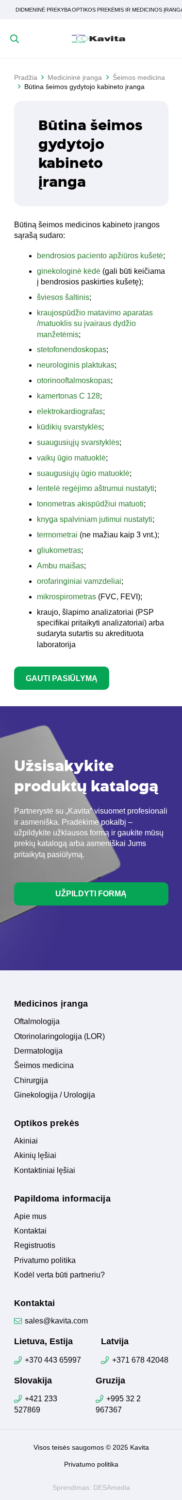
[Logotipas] (98, 39)
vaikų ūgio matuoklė (71, 458)
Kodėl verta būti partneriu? (59, 1275)
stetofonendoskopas (71, 349)
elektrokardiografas (70, 411)
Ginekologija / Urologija (54, 1095)
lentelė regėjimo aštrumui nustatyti (95, 488)
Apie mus (30, 1216)
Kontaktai (30, 1231)
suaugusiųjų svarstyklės (78, 442)
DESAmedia (111, 1487)
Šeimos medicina (44, 1065)
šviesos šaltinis (63, 297)
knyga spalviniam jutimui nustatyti (94, 519)
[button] (14, 38)
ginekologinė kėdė (68, 271)
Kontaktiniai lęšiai (44, 1170)
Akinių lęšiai (35, 1155)
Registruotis (34, 1245)
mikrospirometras (66, 597)
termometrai (57, 535)
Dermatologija (38, 1051)
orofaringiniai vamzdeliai (79, 581)
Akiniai (26, 1141)
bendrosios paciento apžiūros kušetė (100, 256)
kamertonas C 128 (68, 396)
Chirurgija (31, 1080)
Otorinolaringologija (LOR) (59, 1036)
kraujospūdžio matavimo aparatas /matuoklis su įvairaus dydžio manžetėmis (95, 324)
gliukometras (59, 550)
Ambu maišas (60, 566)
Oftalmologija (37, 1021)
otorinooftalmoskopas (74, 380)
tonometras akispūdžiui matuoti (90, 504)
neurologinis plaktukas (76, 365)
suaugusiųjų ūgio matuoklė (83, 473)
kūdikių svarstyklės (69, 427)
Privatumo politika (45, 1260)
